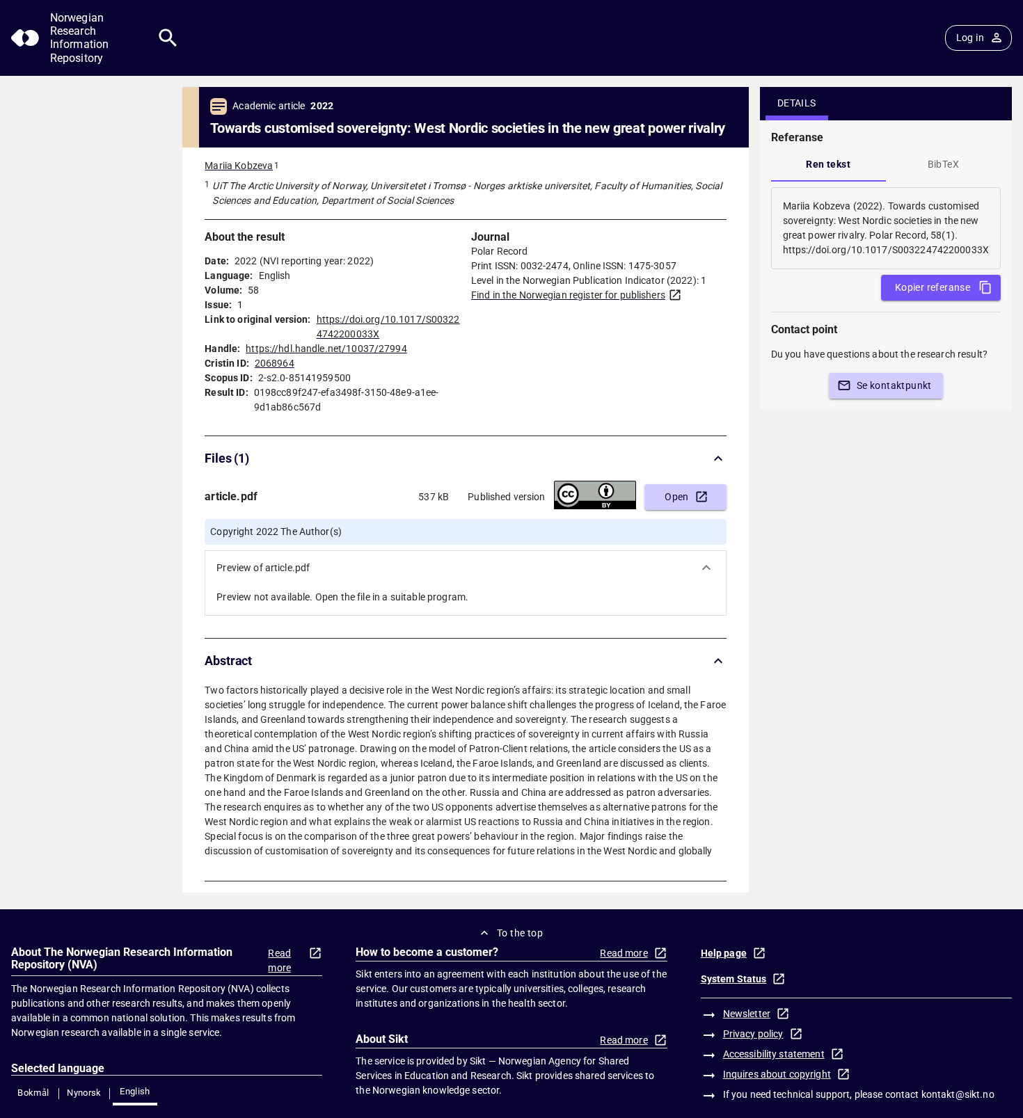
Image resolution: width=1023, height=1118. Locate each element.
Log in (970, 37)
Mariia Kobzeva (239, 165)
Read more (279, 960)
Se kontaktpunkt (894, 385)
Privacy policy (753, 1033)
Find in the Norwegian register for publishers (568, 295)
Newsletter (746, 1013)
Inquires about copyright (777, 1074)
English (135, 1091)
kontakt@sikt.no (957, 1094)
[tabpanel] (886, 228)
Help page (724, 953)
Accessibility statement (774, 1054)
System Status (734, 978)
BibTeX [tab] (943, 164)
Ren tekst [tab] (828, 164)
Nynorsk (84, 1092)
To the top (520, 933)
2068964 (274, 363)
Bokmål (33, 1092)
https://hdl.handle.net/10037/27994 (326, 348)
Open (677, 496)
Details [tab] (796, 103)
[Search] (168, 38)
